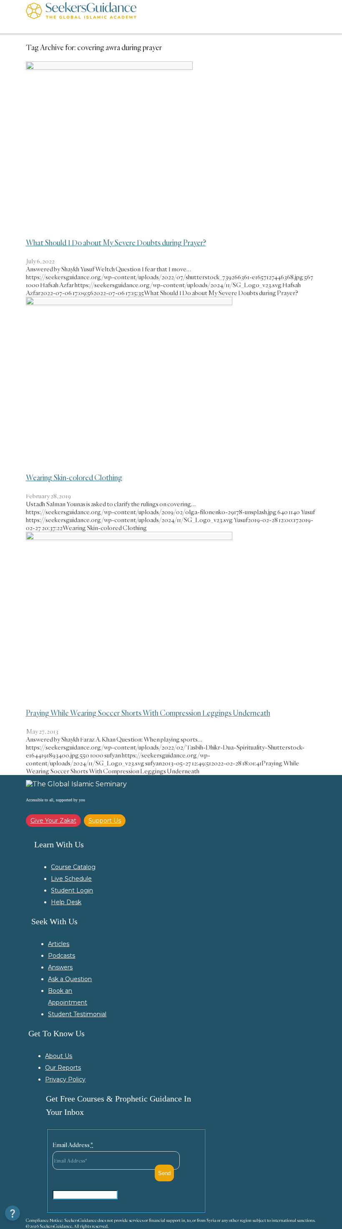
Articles (58, 944)
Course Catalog (73, 867)
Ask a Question (70, 979)
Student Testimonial (77, 1014)
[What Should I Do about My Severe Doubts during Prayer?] (109, 67)
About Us (58, 1056)
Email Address (73, 1145)
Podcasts (61, 955)
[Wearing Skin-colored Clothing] (129, 303)
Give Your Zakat (53, 820)
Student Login (72, 890)
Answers (60, 967)
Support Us (104, 820)
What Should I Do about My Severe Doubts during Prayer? (116, 242)
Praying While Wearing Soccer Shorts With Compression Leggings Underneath (148, 712)
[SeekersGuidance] (81, 16)
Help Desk (66, 902)
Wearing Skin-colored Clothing (74, 477)
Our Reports (63, 1067)
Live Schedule (71, 878)
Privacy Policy (65, 1079)
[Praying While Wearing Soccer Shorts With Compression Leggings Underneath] (129, 538)
